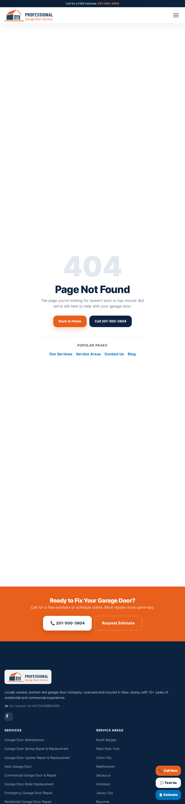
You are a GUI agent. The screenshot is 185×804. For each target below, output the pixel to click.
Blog (132, 354)
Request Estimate (118, 623)
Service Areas (88, 354)
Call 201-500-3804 (110, 321)
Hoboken (103, 784)
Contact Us (114, 354)
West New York (108, 749)
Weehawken (105, 766)
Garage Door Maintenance (24, 740)
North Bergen (106, 740)
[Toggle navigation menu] (175, 15)
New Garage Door (18, 766)
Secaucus (103, 775)
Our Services (60, 354)
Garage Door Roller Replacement (29, 784)
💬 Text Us (168, 783)
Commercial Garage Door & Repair (30, 775)
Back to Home (70, 321)
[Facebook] (9, 717)
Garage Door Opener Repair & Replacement (37, 758)
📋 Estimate (168, 795)
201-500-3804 (108, 3)
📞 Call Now (168, 770)
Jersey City (104, 793)
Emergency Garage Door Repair (28, 793)
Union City (104, 758)
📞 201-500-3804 (67, 623)
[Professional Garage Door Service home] (33, 15)
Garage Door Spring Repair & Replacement (36, 749)
